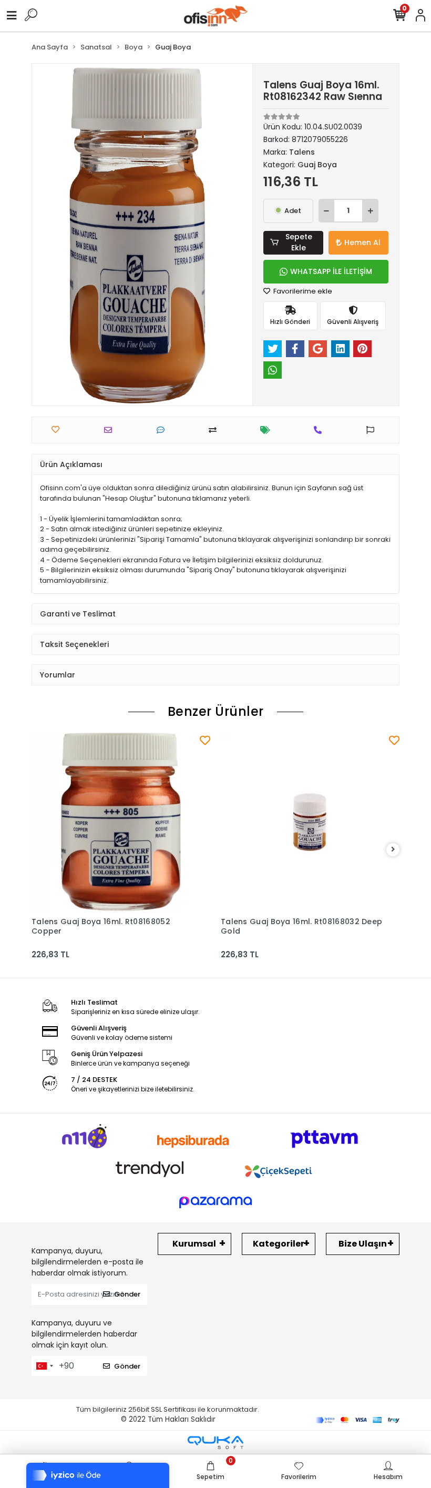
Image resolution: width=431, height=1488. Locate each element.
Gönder (127, 1294)
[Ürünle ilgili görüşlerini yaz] (163, 430)
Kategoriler (278, 1244)
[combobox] (44, 1366)
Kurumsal (194, 1244)
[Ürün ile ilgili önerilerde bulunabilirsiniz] (373, 430)
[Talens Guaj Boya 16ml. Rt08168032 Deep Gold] (310, 822)
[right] (393, 849)
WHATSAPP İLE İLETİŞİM (331, 271)
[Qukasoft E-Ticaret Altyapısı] (215, 1442)
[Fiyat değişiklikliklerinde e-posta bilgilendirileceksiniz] (268, 430)
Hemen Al (362, 242)
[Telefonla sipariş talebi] (320, 430)
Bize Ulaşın (362, 1244)
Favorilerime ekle (302, 291)
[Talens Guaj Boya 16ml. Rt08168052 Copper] (121, 822)
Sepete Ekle (298, 242)
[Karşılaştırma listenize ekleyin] (215, 430)
